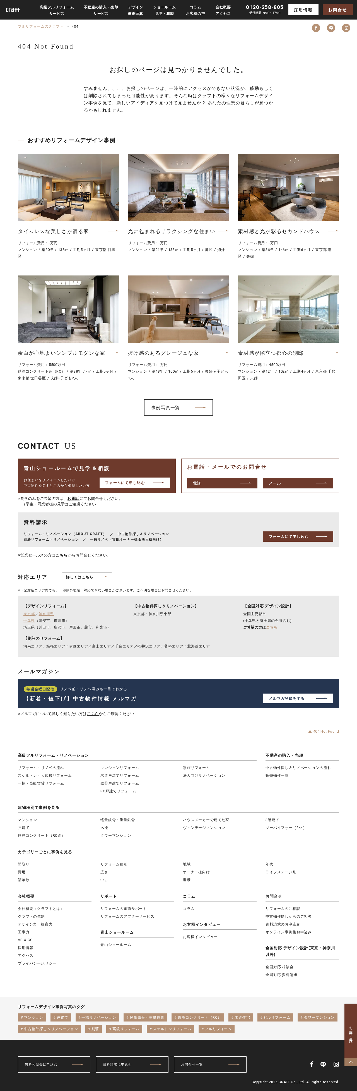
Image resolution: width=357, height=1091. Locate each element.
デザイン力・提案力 (35, 924)
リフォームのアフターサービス (127, 916)
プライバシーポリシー (37, 963)
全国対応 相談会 (280, 967)
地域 (187, 864)
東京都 (29, 614)
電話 (197, 483)
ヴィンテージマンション (204, 828)
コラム (189, 896)
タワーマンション (115, 835)
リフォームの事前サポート (123, 909)
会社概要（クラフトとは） (41, 909)
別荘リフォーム (196, 768)
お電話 (73, 498)
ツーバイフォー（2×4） (286, 828)
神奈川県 (46, 614)
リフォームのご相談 (283, 909)
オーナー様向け (196, 872)
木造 (104, 828)
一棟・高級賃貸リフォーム (41, 783)
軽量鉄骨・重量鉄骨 (117, 820)
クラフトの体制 (31, 916)
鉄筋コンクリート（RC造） (41, 835)
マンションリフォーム (119, 768)
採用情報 (303, 10)
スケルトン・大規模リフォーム (45, 775)
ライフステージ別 (281, 872)
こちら (62, 555)
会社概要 (26, 896)
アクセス (25, 955)
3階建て (272, 820)
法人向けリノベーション (204, 775)
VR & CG (25, 940)
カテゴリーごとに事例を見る (45, 852)
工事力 (24, 932)
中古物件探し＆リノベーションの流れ (298, 768)
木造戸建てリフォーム (119, 775)
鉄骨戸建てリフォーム (119, 783)
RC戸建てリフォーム (118, 791)
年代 (269, 864)
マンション (27, 820)
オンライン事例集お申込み (289, 932)
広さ (104, 872)
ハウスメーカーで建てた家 (206, 820)
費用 (22, 872)
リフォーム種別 (113, 864)
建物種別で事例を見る (39, 807)
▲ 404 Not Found (323, 731)
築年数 (24, 880)
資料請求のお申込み (283, 924)
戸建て (24, 828)
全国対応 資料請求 (282, 975)
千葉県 (29, 620)
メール (275, 483)
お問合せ (337, 10)
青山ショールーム (117, 932)
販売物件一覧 (277, 775)
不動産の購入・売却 (284, 755)
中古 (104, 880)
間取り (24, 864)
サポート (108, 896)
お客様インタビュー (202, 924)
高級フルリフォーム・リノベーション (53, 755)
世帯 (187, 880)
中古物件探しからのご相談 (289, 916)
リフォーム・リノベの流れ (41, 768)
